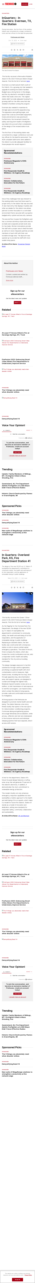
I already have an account (17, 455)
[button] (3, 4)
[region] (17, 434)
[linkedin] (14, 50)
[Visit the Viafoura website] (28, 438)
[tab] (6, 430)
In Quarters (5, 13)
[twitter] (17, 50)
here (28, 81)
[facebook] (11, 50)
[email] (23, 50)
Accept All (17, 1279)
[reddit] (20, 50)
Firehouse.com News (17, 37)
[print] (32, 50)
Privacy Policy (28, 1275)
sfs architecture (23, 816)
